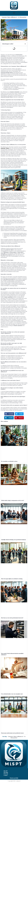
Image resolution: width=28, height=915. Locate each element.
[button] (14, 13)
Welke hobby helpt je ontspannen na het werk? (12, 500)
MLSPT (6, 771)
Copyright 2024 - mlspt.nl (14, 781)
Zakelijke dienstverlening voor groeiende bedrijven (13, 539)
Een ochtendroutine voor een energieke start (12, 694)
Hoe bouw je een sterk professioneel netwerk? (12, 617)
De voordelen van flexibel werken (9, 461)
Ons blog (4, 736)
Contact (5, 775)
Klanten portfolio (14, 778)
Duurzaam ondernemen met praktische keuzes (12, 733)
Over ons (6, 773)
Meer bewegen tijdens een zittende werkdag (11, 578)
